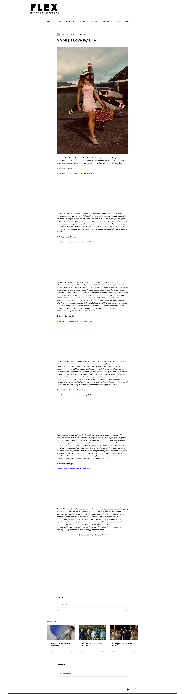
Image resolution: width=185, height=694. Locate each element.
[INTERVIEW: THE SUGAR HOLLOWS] (92, 632)
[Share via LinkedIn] (67, 604)
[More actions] (127, 34)
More (127, 21)
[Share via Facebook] (58, 604)
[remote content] (92, 565)
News (60, 21)
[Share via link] (72, 604)
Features (82, 21)
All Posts (50, 21)
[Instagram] (134, 691)
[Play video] (92, 192)
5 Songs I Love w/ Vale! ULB (122, 645)
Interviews (94, 21)
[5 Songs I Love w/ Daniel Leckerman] (61, 632)
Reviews (105, 21)
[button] (135, 21)
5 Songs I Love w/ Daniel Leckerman (60, 645)
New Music (70, 21)
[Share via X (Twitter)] (62, 604)
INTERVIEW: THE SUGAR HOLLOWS (91, 645)
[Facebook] (128, 691)
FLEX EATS (117, 21)
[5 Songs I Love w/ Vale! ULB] (124, 632)
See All (136, 621)
